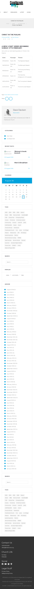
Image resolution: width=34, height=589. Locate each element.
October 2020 (11, 455)
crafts (24, 222)
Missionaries (13, 232)
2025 (14, 212)
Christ (5, 94)
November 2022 (11, 392)
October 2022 (10, 395)
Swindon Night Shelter (16, 242)
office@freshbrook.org (8, 547)
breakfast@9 (25, 215)
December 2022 (11, 389)
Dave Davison (15, 37)
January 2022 (10, 418)
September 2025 (11, 316)
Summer (7, 242)
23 (6, 197)
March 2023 (10, 381)
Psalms (9, 94)
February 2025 (11, 331)
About (6, 12)
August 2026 (10, 289)
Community (8, 222)
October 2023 (10, 366)
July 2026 (9, 292)
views (7, 275)
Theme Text (7, 245)
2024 (10, 212)
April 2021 (9, 439)
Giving (29, 12)
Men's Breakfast (20, 163)
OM (18, 232)
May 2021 (9, 437)
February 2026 (11, 305)
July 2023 (9, 374)
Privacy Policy (5, 571)
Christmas (12, 220)
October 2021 (10, 426)
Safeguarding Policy (7, 573)
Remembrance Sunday (10, 237)
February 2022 (11, 416)
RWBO (19, 237)
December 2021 (11, 421)
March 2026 (10, 302)
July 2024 (9, 347)
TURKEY (14, 245)
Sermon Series (14, 94)
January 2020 (11, 468)
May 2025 (9, 326)
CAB (6, 217)
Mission (7, 232)
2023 (6, 212)
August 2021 (10, 431)
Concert (14, 222)
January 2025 (10, 334)
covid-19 (20, 222)
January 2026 (10, 308)
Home (7, 23)
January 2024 (10, 360)
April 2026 (9, 300)
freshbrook (16, 227)
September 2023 (11, 368)
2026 (18, 212)
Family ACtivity (8, 227)
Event (19, 225)
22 (26, 194)
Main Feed (9, 136)
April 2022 (9, 410)
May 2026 (9, 297)
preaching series (9, 235)
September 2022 (11, 397)
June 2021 (9, 434)
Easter (15, 225)
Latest (22, 12)
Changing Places (20, 217)
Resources (14, 12)
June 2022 (9, 405)
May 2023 (9, 376)
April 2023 (9, 379)
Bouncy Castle (16, 215)
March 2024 (10, 355)
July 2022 (9, 403)
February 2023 (11, 384)
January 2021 (10, 447)
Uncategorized (21, 23)
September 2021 (11, 429)
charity (6, 220)
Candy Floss (11, 217)
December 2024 (11, 337)
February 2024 (11, 358)
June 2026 (9, 295)
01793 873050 (6, 545)
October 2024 (10, 342)
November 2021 (11, 424)
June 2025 (9, 324)
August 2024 (10, 345)
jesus (20, 230)
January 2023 (10, 387)
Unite (19, 245)
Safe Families (8, 240)
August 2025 (10, 318)
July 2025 (9, 321)
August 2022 (10, 400)
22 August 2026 (8, 168)
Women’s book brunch (20, 152)
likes (22, 275)
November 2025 (11, 310)
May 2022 (9, 408)
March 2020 (10, 466)
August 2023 (10, 371)
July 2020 (9, 463)
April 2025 (9, 329)
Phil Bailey (23, 232)
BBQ (11, 215)
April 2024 (10, 353)
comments (15, 275)
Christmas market (20, 220)
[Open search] (17, 15)
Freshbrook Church (9, 230)
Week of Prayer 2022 (10, 248)
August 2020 (10, 460)
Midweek (4, 557)
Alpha (6, 215)
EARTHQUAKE (8, 225)
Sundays (4, 554)
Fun (17, 230)
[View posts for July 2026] (23, 181)
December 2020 (11, 450)
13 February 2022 (6, 37)
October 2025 (10, 313)
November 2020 (11, 453)
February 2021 (11, 445)
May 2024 (9, 350)
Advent (22, 212)
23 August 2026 (8, 157)
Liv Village (25, 230)
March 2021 (10, 442)
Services (23, 240)
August (9, 181)
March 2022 (10, 413)
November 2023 (11, 363)
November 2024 (11, 339)
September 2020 (11, 458)
